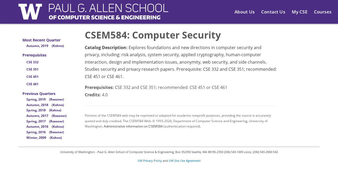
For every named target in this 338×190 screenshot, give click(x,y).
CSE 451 (32, 76)
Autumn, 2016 (45, 126)
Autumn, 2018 (45, 105)
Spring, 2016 (45, 132)
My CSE (299, 12)
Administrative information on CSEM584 (133, 126)
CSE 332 (32, 62)
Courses (322, 12)
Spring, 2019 (45, 99)
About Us (244, 12)
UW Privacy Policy (150, 161)
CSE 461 (32, 84)
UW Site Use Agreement (185, 161)
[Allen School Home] (93, 15)
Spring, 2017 (45, 121)
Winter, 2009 (44, 137)
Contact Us (273, 12)
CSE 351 (32, 69)
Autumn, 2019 (45, 46)
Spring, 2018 (43, 110)
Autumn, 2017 (46, 115)
